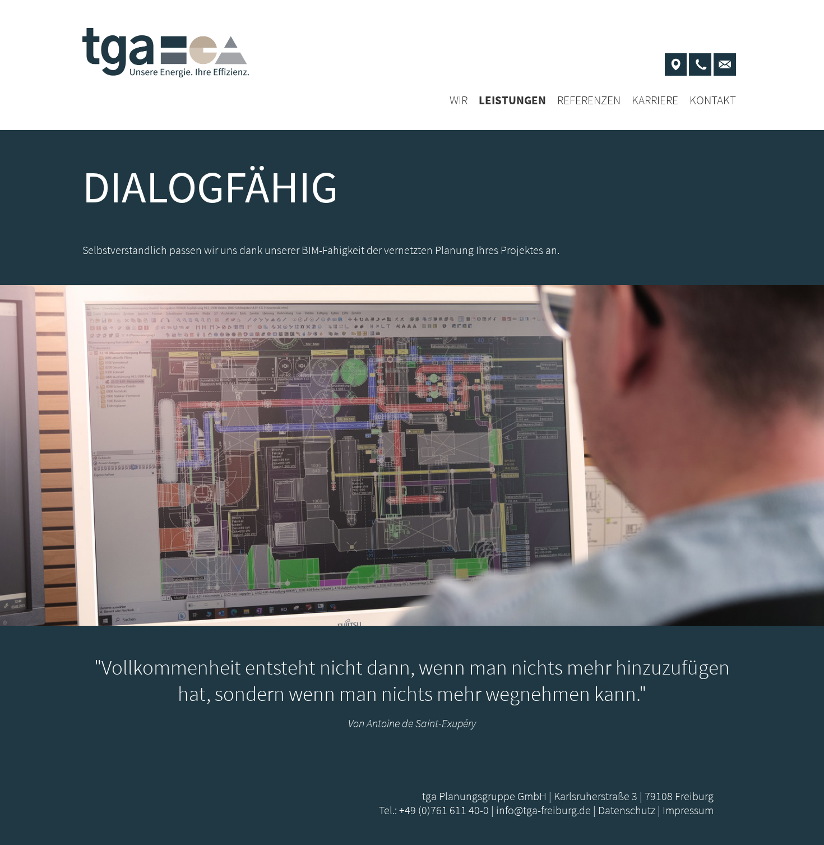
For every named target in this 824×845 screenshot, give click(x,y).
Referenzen (589, 100)
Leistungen (512, 100)
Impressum (688, 810)
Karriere (655, 100)
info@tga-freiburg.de (543, 810)
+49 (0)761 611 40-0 (444, 810)
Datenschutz (626, 810)
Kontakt (712, 100)
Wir (458, 100)
